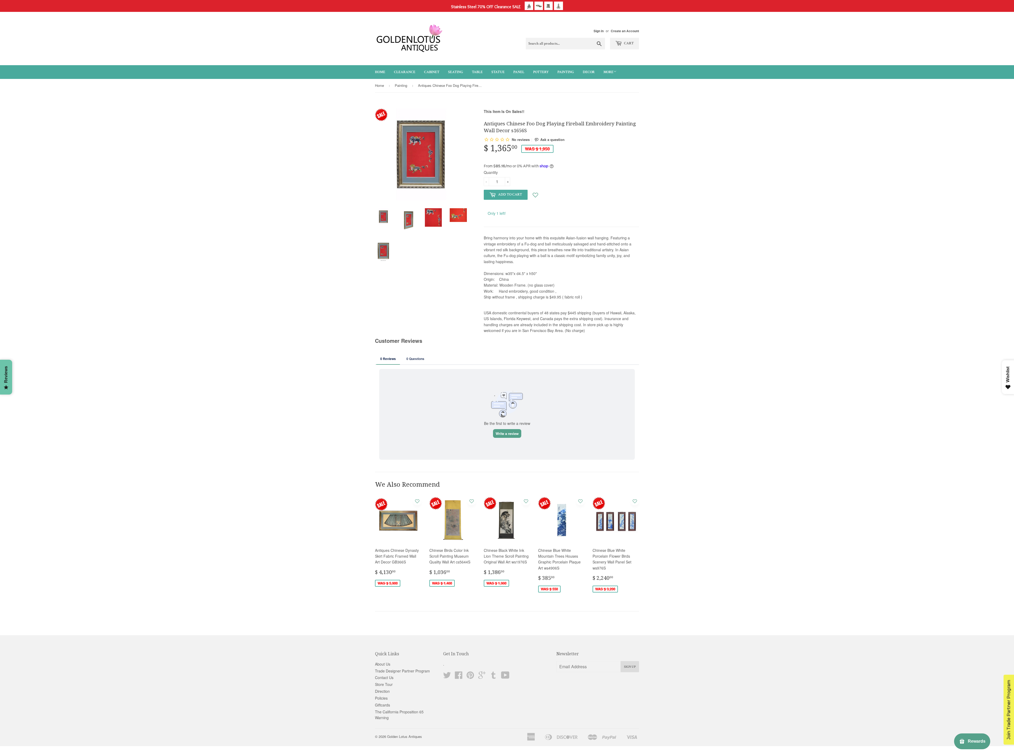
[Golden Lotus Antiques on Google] (482, 676)
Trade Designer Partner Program (402, 671)
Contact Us (384, 677)
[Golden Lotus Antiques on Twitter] (447, 676)
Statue (498, 72)
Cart (628, 43)
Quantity (491, 172)
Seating (455, 72)
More (608, 72)
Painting (565, 72)
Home (380, 72)
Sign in (599, 31)
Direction (382, 691)
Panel (518, 72)
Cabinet (431, 72)
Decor (589, 72)
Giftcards (382, 705)
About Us (382, 664)
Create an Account (625, 31)
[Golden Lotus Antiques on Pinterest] (470, 676)
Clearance (404, 72)
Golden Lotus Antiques (404, 736)
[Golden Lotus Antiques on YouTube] (505, 676)
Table (477, 72)
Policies (381, 698)
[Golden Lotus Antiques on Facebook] (459, 676)
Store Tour (384, 684)
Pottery (541, 72)
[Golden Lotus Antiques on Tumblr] (493, 676)
